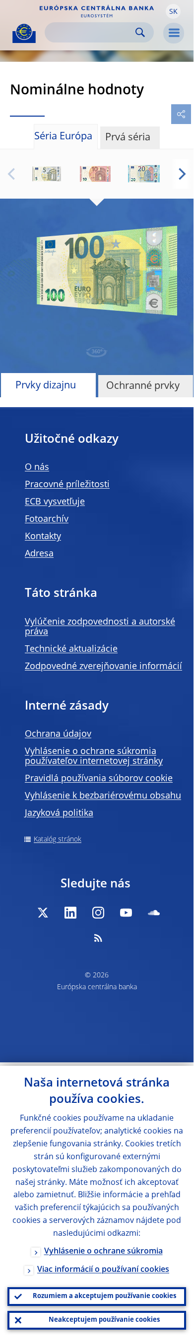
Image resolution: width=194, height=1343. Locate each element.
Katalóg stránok (57, 839)
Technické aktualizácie (71, 649)
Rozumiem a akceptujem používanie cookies (104, 1296)
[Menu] (173, 33)
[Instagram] (98, 912)
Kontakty (43, 536)
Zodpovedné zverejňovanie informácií (103, 666)
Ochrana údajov (58, 734)
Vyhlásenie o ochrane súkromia (103, 1252)
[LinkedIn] (70, 912)
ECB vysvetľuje (55, 502)
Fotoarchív (46, 519)
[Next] (181, 174)
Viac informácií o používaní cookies (103, 1270)
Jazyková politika (59, 813)
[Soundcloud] (154, 912)
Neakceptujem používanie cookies (104, 1320)
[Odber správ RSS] (98, 938)
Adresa (39, 553)
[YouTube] (126, 912)
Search (140, 32)
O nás (37, 467)
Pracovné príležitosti (67, 484)
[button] (173, 11)
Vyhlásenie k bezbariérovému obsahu (103, 796)
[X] (43, 912)
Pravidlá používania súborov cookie (99, 778)
